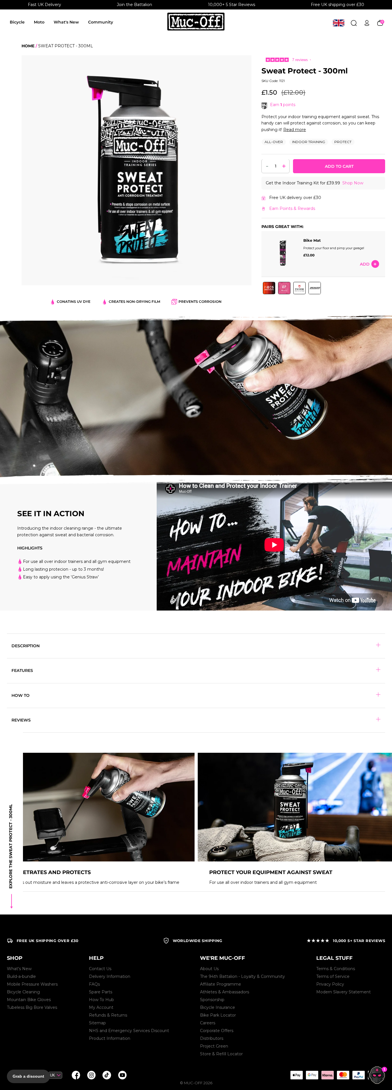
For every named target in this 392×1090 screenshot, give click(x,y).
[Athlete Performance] (343, 1075)
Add (365, 264)
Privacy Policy (330, 984)
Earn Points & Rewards (292, 208)
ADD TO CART (339, 166)
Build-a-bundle (21, 976)
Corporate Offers (216, 1030)
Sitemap (97, 1022)
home (28, 45)
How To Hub (101, 999)
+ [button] (284, 166)
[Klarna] (327, 1075)
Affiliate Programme (220, 984)
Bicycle (17, 22)
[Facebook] (76, 1075)
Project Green (214, 1046)
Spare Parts (100, 992)
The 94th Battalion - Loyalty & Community (242, 976)
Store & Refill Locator (221, 1053)
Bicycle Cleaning (23, 992)
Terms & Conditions (335, 968)
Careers (207, 1022)
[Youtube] (122, 1075)
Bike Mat (312, 240)
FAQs (94, 984)
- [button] (267, 165)
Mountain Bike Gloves (29, 999)
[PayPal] (358, 1075)
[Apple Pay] (296, 1075)
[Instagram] (91, 1075)
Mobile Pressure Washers (32, 984)
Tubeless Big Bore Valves (32, 1007)
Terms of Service (333, 976)
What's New (66, 22)
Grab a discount (28, 1076)
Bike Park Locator (218, 1015)
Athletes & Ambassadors (224, 992)
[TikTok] (107, 1075)
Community (100, 22)
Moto (39, 22)
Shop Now (352, 183)
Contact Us (100, 968)
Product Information (109, 1038)
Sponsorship (212, 999)
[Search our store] (354, 23)
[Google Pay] (312, 1075)
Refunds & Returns (108, 1015)
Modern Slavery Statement (343, 992)
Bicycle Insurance (217, 1007)
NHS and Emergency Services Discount (129, 1030)
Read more (294, 129)
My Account (101, 1007)
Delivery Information (109, 976)
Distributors (211, 1038)
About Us (209, 968)
